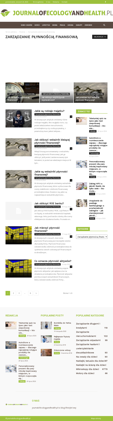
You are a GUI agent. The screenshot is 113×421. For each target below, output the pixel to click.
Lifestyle (46, 25)
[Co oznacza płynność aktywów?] (19, 268)
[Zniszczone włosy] (46, 352)
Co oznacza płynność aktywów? (52, 261)
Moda (54, 25)
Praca (62, 25)
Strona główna (38, 2)
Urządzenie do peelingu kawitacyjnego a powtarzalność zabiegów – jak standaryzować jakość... (96, 208)
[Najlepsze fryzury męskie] (46, 339)
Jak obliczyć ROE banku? (49, 203)
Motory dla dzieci (85, 373)
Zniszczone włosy (62, 350)
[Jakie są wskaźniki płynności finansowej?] (19, 179)
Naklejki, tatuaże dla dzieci (90, 361)
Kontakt (64, 2)
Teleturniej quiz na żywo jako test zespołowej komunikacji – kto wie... (97, 123)
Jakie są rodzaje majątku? (49, 111)
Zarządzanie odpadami (88, 340)
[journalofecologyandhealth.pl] (56, 13)
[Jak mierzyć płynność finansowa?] (19, 235)
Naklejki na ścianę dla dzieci (91, 365)
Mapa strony (96, 418)
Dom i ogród (26, 25)
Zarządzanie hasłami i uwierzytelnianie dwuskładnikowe (88, 348)
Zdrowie (88, 25)
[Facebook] (105, 2)
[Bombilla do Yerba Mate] (46, 325)
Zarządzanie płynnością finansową (21, 94)
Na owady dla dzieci (86, 356)
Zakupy (79, 25)
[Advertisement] (56, 61)
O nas (48, 2)
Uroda (70, 25)
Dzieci (37, 25)
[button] (104, 25)
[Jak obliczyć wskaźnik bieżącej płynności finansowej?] (19, 147)
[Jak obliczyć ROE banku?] (19, 211)
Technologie (94, 153)
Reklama (56, 2)
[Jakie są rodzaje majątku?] (19, 118)
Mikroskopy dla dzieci (87, 369)
